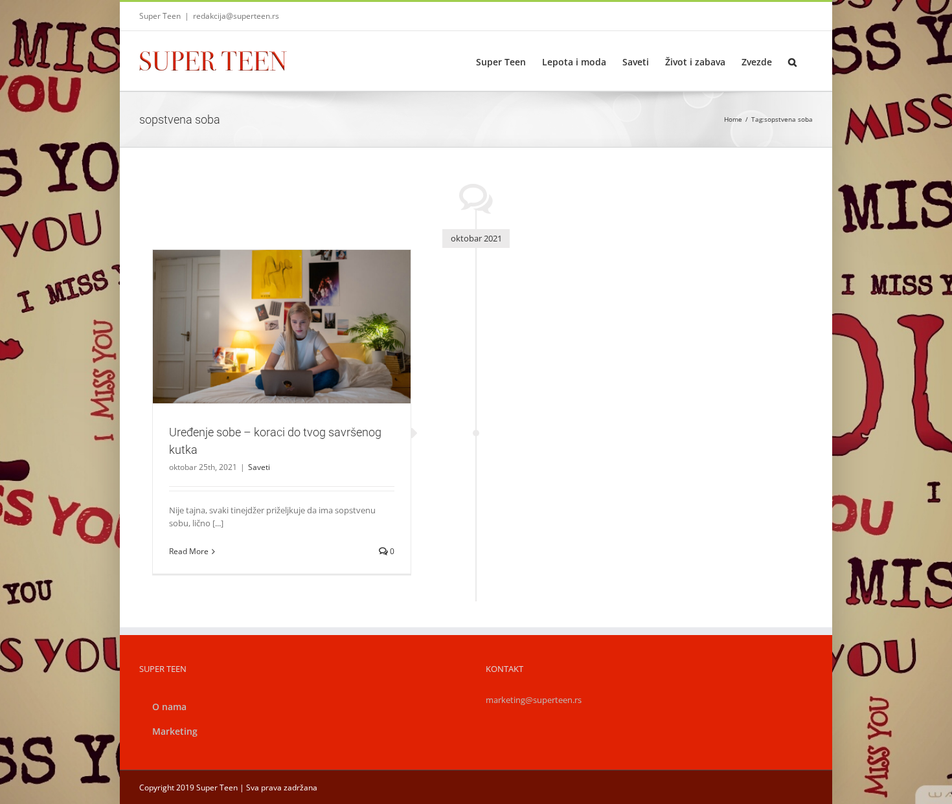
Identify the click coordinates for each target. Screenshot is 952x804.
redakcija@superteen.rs (236, 15)
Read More (189, 551)
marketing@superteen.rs (534, 700)
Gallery (297, 310)
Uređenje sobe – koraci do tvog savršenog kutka (266, 310)
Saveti (282, 348)
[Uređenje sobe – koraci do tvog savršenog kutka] (282, 327)
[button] (792, 61)
